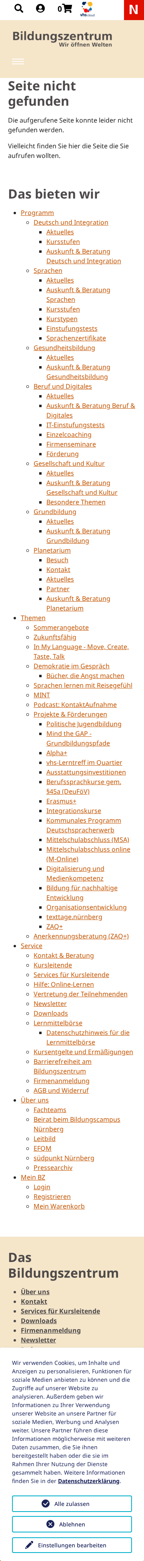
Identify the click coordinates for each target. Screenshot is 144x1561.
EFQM (43, 1148)
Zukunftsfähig (55, 637)
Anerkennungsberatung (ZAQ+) (81, 936)
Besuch (57, 559)
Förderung (62, 453)
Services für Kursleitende (71, 974)
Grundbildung (55, 511)
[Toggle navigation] (18, 61)
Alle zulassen (72, 1504)
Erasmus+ (61, 801)
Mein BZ (33, 1177)
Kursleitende (53, 965)
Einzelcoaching (69, 434)
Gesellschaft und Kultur (69, 463)
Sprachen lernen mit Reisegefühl (83, 685)
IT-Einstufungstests (75, 424)
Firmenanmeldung (62, 1080)
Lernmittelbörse (58, 1022)
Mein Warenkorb (59, 1206)
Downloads (51, 1013)
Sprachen (48, 270)
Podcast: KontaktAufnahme (75, 704)
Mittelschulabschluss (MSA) (87, 839)
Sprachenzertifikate (76, 338)
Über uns (35, 1100)
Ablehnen (72, 1524)
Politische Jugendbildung (84, 723)
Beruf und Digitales (63, 386)
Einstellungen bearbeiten (72, 1545)
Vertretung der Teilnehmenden (81, 993)
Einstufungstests (72, 328)
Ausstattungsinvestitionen (86, 772)
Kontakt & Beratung (64, 955)
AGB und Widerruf (61, 1090)
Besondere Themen (76, 502)
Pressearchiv (53, 1167)
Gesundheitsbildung (64, 347)
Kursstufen (63, 241)
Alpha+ (56, 752)
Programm (37, 212)
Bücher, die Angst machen (85, 675)
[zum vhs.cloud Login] (88, 9)
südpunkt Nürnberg (64, 1157)
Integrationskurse (73, 810)
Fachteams (50, 1109)
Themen (33, 617)
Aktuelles (60, 231)
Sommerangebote (61, 627)
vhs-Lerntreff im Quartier (84, 762)
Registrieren (52, 1196)
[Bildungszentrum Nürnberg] (63, 39)
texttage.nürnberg (74, 916)
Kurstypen (62, 318)
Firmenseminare (71, 444)
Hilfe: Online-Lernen (64, 984)
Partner (58, 588)
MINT (42, 694)
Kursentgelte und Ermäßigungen (83, 1051)
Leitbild (45, 1138)
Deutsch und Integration (71, 222)
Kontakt (58, 569)
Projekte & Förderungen (70, 714)
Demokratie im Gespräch (72, 666)
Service (31, 945)
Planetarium (52, 550)
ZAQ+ (54, 926)
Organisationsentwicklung (86, 907)
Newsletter (50, 1003)
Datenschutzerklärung (89, 1481)
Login (42, 1186)
